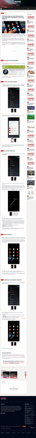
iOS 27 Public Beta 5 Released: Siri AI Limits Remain (30, 188)
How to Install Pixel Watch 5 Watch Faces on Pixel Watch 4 (31, 59)
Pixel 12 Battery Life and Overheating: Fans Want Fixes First (30, 76)
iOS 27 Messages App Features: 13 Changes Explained (30, 22)
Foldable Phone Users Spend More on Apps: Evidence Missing (30, 86)
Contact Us (11, 426)
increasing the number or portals (17, 356)
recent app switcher (9, 356)
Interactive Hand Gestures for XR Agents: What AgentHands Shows (31, 104)
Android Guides (14, 8)
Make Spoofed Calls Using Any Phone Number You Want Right (29, 421)
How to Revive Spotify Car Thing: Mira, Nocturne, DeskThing (30, 112)
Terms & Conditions (3, 426)
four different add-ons (20, 354)
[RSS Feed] (5, 413)
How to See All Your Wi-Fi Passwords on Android (29, 406)
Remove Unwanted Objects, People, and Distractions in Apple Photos (29, 408)
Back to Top (32, 427)
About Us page (13, 411)
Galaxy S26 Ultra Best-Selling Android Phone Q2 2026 (30, 41)
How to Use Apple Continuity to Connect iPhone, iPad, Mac (30, 159)
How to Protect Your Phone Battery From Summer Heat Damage (30, 141)
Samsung (18, 5)
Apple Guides (10, 8)
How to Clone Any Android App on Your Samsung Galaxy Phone (29, 410)
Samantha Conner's (18, 318)
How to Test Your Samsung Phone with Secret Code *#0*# (29, 417)
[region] (13, 70)
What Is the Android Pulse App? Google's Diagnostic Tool (30, 31)
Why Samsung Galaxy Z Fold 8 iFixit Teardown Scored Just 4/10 (30, 68)
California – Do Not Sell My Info (16, 426)
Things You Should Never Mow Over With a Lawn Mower (30, 122)
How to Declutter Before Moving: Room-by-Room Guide (30, 132)
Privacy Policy (7, 426)
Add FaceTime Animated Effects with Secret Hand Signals (30, 415)
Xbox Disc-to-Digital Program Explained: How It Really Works (30, 50)
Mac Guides (22, 8)
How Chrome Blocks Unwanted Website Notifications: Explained (30, 95)
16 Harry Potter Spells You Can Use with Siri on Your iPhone (30, 412)
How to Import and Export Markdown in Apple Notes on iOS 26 (30, 150)
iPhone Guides (19, 8)
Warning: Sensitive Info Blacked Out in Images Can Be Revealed (29, 423)
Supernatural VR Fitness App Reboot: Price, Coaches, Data (30, 178)
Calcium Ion (9, 76)
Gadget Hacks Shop (4, 8)
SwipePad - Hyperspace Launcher (10, 63)
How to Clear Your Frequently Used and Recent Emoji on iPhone (29, 419)
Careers (23, 426)
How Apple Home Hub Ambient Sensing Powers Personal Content (30, 168)
